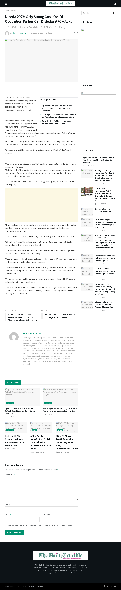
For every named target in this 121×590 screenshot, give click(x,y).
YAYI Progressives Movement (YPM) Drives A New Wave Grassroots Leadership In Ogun (60, 409)
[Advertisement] (41, 205)
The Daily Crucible (19, 33)
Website (46, 515)
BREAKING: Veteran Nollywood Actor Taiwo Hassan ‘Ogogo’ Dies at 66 (105, 272)
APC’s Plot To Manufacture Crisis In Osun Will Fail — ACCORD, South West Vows (40, 442)
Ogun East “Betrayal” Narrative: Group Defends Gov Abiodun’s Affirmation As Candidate (57, 108)
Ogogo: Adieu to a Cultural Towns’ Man (103, 210)
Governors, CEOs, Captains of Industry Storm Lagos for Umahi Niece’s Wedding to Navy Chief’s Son (105, 289)
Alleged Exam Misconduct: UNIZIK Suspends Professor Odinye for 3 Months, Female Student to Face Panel (105, 194)
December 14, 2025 (38, 452)
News (34, 430)
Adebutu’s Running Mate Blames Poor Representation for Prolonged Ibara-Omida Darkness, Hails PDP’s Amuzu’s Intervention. (105, 241)
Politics (13, 11)
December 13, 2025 (63, 452)
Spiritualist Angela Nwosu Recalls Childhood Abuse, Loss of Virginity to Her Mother (105, 223)
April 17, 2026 (48, 414)
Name (8, 504)
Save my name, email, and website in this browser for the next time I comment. (40, 525)
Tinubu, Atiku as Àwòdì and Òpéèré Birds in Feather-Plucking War (104, 304)
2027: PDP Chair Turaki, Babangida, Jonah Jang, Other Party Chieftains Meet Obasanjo (68, 442)
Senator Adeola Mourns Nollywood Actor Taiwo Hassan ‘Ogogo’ (105, 258)
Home (7, 11)
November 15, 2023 (37, 33)
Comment (10, 475)
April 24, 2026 (10, 417)
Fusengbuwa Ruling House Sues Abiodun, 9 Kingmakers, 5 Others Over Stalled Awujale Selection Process (104, 175)
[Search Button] (113, 13)
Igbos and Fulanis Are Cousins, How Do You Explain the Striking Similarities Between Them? (99, 160)
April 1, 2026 (10, 449)
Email (8, 515)
